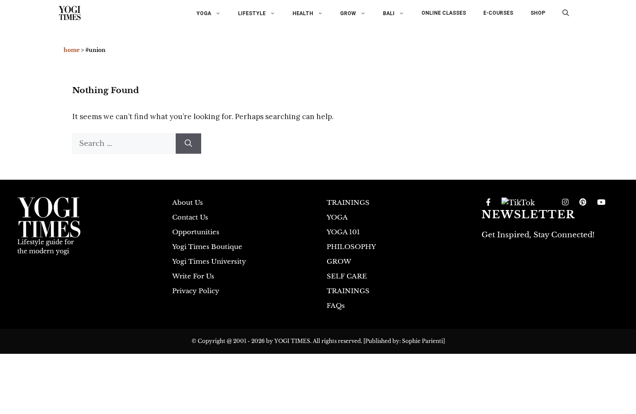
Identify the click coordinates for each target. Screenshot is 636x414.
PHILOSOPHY (351, 247)
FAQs (336, 305)
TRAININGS (348, 202)
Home (72, 50)
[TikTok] (518, 202)
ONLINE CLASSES (443, 13)
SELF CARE (347, 276)
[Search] (188, 143)
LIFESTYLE (252, 13)
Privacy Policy (195, 291)
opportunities (195, 232)
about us (187, 202)
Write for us (193, 276)
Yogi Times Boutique (207, 247)
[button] (566, 13)
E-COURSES (498, 13)
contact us (190, 217)
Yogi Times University (209, 261)
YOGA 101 (343, 232)
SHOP (537, 13)
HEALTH (302, 13)
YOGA (203, 13)
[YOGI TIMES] (69, 13)
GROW (348, 13)
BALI (389, 13)
